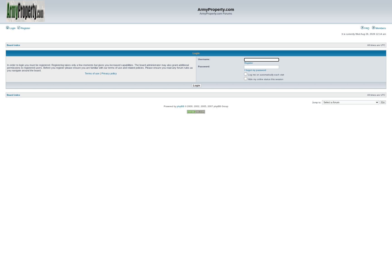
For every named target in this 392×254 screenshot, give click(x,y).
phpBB (180, 106)
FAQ (366, 28)
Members (380, 28)
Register (25, 28)
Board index (13, 45)
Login (12, 28)
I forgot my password (255, 70)
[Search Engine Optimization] (196, 112)
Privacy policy (109, 73)
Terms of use (92, 73)
